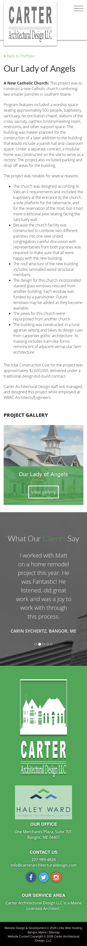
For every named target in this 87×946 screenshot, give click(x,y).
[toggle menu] (78, 8)
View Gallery (43, 492)
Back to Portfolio (20, 56)
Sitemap (54, 932)
